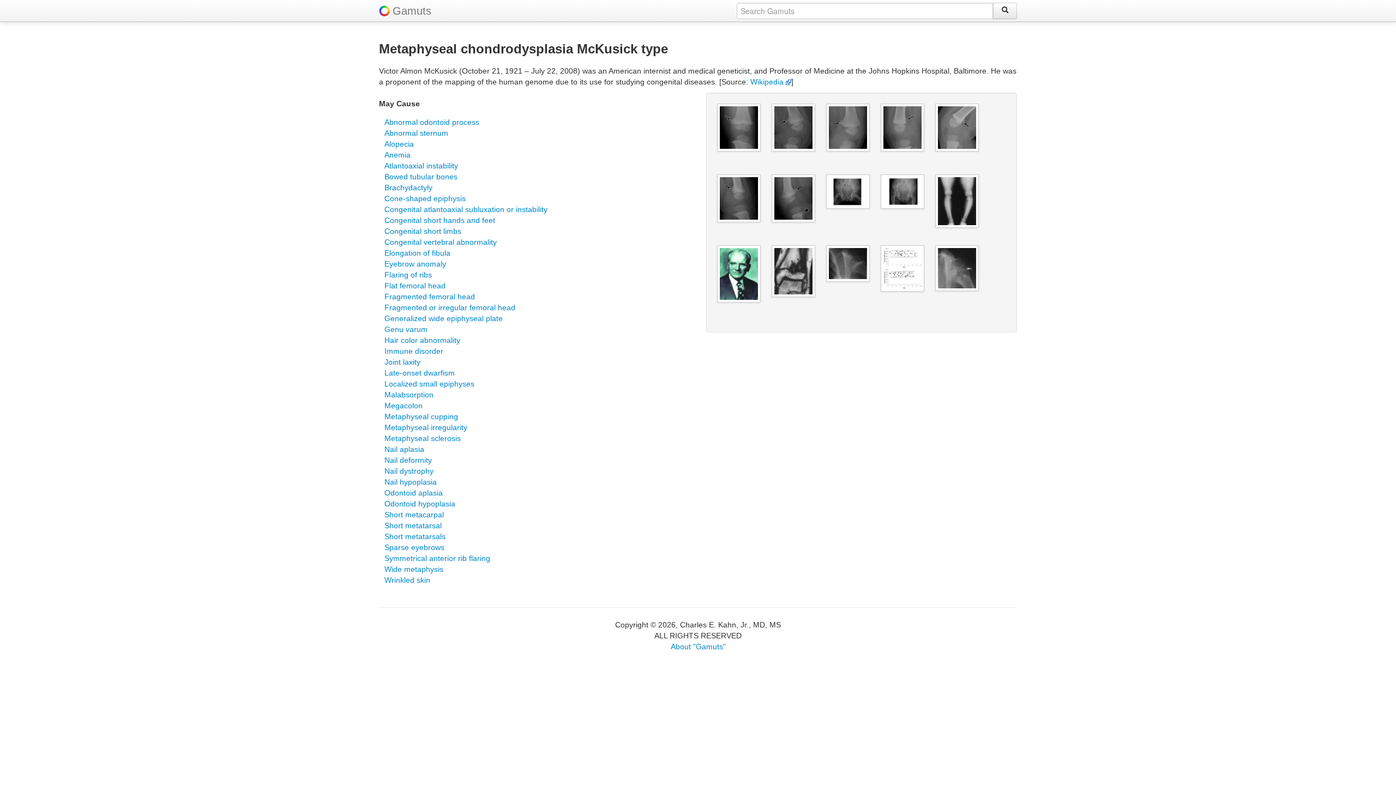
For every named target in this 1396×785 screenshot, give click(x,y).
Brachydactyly (408, 187)
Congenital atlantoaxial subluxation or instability (465, 209)
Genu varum (406, 329)
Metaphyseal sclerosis (422, 438)
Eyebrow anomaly (415, 263)
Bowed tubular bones (421, 176)
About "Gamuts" (698, 646)
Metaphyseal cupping (421, 416)
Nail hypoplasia (410, 482)
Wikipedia (768, 81)
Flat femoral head (415, 285)
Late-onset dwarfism (419, 373)
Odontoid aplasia (413, 492)
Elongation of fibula (417, 253)
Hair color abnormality (422, 340)
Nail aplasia (404, 449)
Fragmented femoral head (429, 296)
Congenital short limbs (422, 231)
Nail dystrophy (409, 471)
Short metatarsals (415, 536)
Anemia (397, 154)
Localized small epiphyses (429, 383)
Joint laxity (402, 362)
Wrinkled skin (407, 580)
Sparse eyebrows (414, 547)
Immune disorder (413, 351)
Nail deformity (408, 460)
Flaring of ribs (408, 274)
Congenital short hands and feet (439, 220)
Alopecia (399, 144)
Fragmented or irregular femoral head (449, 307)
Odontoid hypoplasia (419, 503)
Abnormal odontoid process (431, 122)
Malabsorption (409, 394)
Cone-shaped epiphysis (425, 198)
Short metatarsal (413, 525)
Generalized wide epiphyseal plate (443, 318)
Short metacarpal (414, 514)
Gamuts (412, 11)
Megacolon (403, 405)
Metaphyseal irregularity (425, 427)
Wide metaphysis (413, 569)
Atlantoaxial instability (421, 165)
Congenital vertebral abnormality (440, 242)
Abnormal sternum (416, 133)
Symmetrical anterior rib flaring (437, 558)
